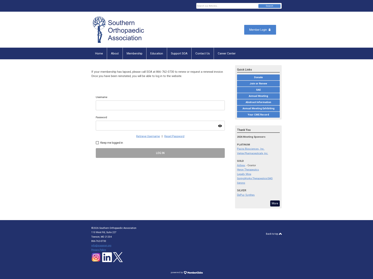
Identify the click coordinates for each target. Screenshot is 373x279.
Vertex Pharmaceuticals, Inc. (252, 153)
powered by (177, 272)
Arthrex (241, 165)
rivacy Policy (99, 249)
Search (269, 6)
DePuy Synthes (246, 194)
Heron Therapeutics (248, 169)
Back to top (272, 234)
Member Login (258, 29)
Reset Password (174, 136)
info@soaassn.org (101, 245)
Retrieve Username (148, 136)
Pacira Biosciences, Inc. (251, 148)
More (275, 203)
